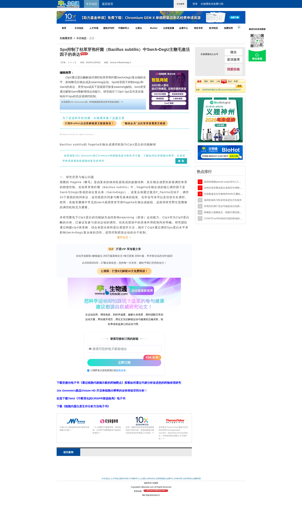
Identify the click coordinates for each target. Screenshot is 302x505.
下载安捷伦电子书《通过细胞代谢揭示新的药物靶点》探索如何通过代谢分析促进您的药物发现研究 (119, 382)
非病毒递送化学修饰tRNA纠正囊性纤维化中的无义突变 (233, 194)
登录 (195, 4)
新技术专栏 (108, 28)
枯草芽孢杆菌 (208, 90)
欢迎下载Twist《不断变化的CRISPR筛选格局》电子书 (91, 398)
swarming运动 (229, 90)
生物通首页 (66, 38)
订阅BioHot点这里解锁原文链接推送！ (89, 123)
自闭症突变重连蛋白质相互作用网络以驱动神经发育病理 (233, 187)
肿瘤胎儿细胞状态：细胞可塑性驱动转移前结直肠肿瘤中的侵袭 (237, 212)
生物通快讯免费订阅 (212, 4)
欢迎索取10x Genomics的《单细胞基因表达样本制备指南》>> (92, 102)
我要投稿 (233, 69)
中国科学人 (123, 28)
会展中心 (183, 28)
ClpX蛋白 (218, 90)
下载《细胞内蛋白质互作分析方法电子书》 (83, 406)
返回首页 (107, 4)
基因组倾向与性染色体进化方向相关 (223, 200)
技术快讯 (213, 28)
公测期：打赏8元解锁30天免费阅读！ (124, 271)
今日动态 (79, 28)
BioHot (153, 28)
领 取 (181, 161)
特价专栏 (198, 28)
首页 (64, 28)
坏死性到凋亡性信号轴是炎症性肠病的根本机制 (229, 206)
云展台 (138, 28)
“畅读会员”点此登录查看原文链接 (144, 123)
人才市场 (93, 28)
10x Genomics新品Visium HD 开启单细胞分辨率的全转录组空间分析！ (102, 390)
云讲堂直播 (168, 28)
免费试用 (228, 28)
